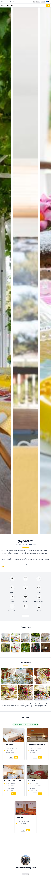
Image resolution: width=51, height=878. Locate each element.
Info (11, 757)
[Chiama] (34, 2)
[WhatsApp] (37, 2)
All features (25, 616)
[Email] (39, 2)
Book (48, 5)
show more (3, 566)
